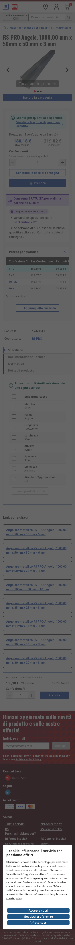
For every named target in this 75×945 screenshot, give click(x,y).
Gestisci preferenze (38, 917)
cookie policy (13, 898)
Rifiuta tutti (38, 923)
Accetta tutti (38, 911)
